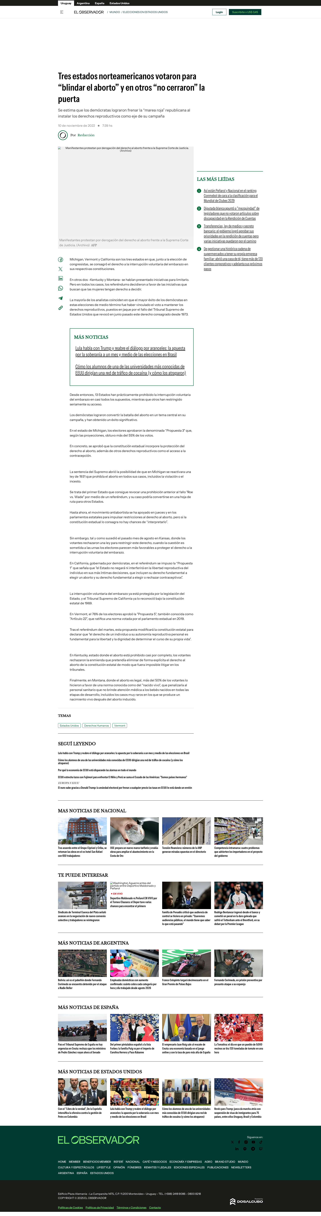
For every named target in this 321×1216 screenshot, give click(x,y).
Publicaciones (218, 1167)
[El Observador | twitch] (261, 1149)
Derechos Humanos (96, 725)
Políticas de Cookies (70, 1207)
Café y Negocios (155, 1161)
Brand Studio (225, 1161)
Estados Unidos (119, 3)
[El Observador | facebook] (239, 1142)
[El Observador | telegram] (253, 1149)
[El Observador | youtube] (253, 1142)
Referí (118, 1161)
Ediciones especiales (189, 1167)
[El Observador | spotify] (245, 1149)
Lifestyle (104, 1167)
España (99, 3)
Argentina (83, 3)
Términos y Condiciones (131, 1207)
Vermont (119, 725)
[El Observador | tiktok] (261, 1142)
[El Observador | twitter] (232, 1142)
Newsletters (241, 1167)
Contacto (155, 1207)
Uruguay (66, 3)
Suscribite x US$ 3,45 (245, 12)
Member (74, 1161)
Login (219, 12)
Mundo (115, 12)
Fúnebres (134, 1167)
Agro (208, 1161)
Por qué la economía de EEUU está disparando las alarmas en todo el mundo (97, 770)
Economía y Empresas (186, 1161)
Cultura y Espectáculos (76, 1167)
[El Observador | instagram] (246, 1142)
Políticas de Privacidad (100, 1207)
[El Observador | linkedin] (237, 1149)
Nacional (133, 1161)
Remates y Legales (157, 1167)
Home (62, 1161)
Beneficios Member (97, 1161)
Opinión (119, 1167)
